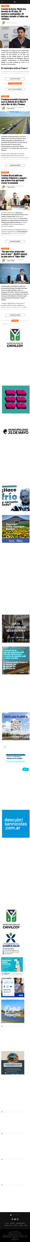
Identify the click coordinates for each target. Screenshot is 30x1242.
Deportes (16, 1225)
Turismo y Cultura (8, 1225)
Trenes (25, 1225)
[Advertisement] (15, 366)
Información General (20, 1223)
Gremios (21, 1225)
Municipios (12, 1223)
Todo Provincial (10, 108)
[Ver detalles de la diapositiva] (16, 399)
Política (7, 1223)
